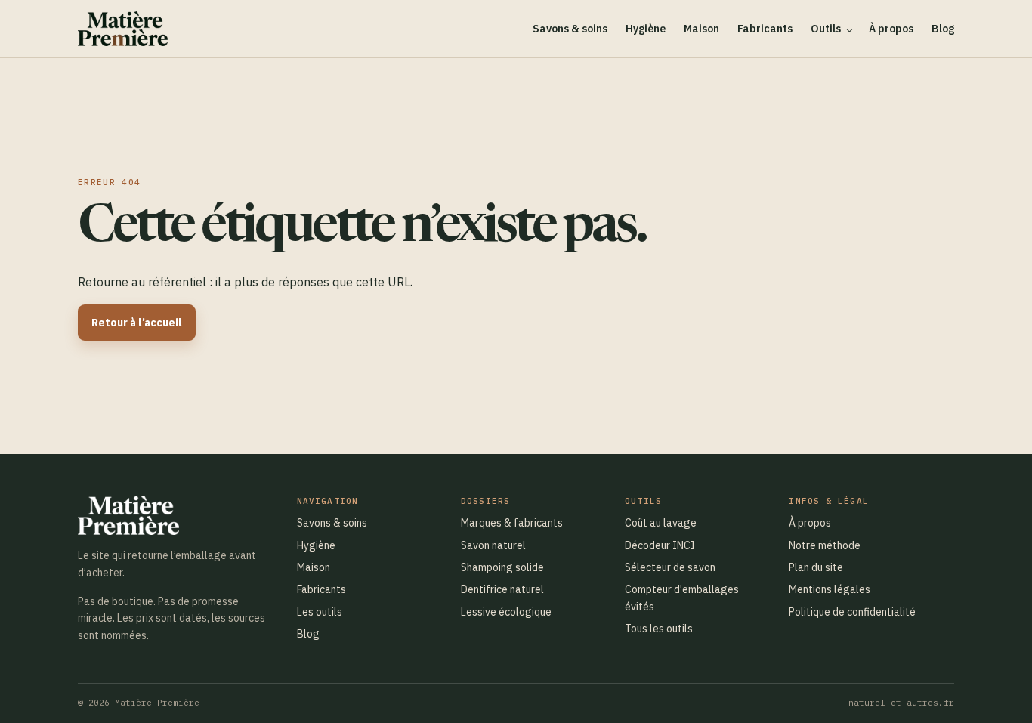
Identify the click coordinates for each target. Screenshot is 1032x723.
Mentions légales (829, 589)
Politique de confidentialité (852, 612)
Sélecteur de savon (670, 567)
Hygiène (646, 29)
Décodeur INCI (660, 545)
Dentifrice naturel (502, 589)
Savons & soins (570, 29)
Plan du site (816, 567)
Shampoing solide (502, 567)
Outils (826, 29)
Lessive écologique (506, 612)
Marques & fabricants (512, 523)
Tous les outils (659, 628)
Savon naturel (493, 545)
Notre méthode (825, 545)
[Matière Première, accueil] (123, 28)
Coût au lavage (661, 523)
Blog (943, 29)
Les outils (319, 612)
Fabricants (765, 29)
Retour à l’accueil (136, 322)
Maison (701, 29)
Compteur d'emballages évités (682, 597)
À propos (891, 29)
